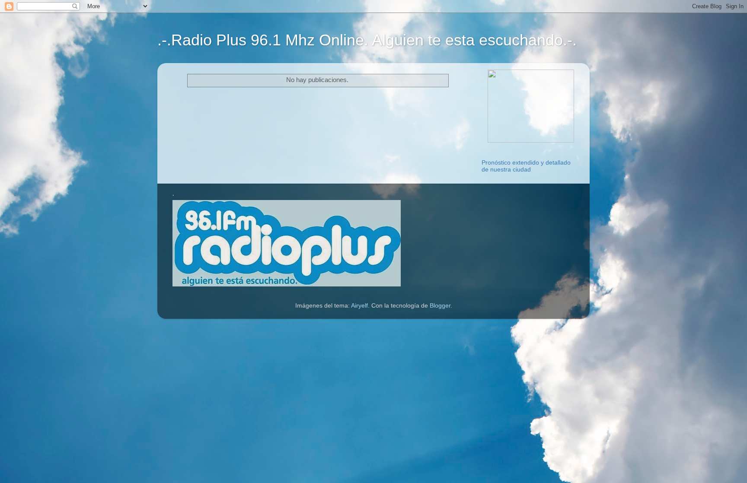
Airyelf (359, 305)
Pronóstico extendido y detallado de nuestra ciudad (526, 166)
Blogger (440, 305)
